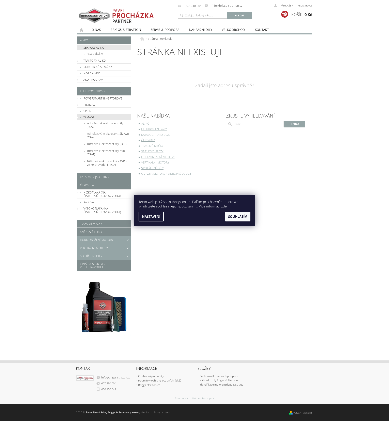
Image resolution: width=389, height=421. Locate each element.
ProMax (89, 105)
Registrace (305, 5)
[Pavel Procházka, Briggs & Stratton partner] (116, 13)
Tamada (89, 117)
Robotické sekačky (97, 67)
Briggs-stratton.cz (149, 385)
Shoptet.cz (181, 398)
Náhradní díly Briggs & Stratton (219, 380)
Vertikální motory (94, 248)
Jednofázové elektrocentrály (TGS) (105, 125)
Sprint (88, 111)
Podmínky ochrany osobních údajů (160, 380)
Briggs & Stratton (125, 30)
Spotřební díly (91, 256)
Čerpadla (87, 185)
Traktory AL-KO (94, 60)
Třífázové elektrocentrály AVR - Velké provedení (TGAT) (107, 163)
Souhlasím (237, 216)
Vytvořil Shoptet (302, 413)
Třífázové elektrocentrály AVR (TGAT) (106, 152)
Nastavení (151, 216)
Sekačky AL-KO (93, 47)
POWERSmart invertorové (102, 98)
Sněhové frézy (91, 232)
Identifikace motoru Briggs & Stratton (222, 384)
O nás (96, 30)
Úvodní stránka (82, 29)
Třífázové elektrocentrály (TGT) (107, 144)
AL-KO (84, 40)
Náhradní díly (200, 30)
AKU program (93, 79)
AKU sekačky (95, 54)
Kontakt (262, 30)
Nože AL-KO (91, 73)
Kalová (88, 202)
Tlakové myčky (91, 223)
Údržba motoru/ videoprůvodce (92, 265)
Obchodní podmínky (151, 376)
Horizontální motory (96, 240)
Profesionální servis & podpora (219, 376)
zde (224, 206)
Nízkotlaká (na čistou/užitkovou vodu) (102, 194)
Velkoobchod (233, 30)
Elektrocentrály (93, 91)
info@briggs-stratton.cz (115, 377)
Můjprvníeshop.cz (203, 398)
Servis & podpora (165, 30)
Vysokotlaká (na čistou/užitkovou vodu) (102, 210)
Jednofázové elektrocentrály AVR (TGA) (108, 135)
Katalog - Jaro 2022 (94, 177)
